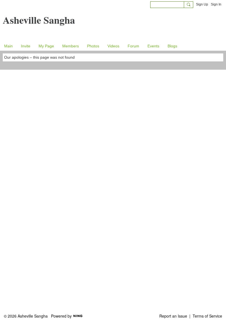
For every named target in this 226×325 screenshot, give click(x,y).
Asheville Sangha (39, 20)
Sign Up (202, 4)
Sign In (216, 4)
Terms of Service (207, 316)
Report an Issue (173, 316)
